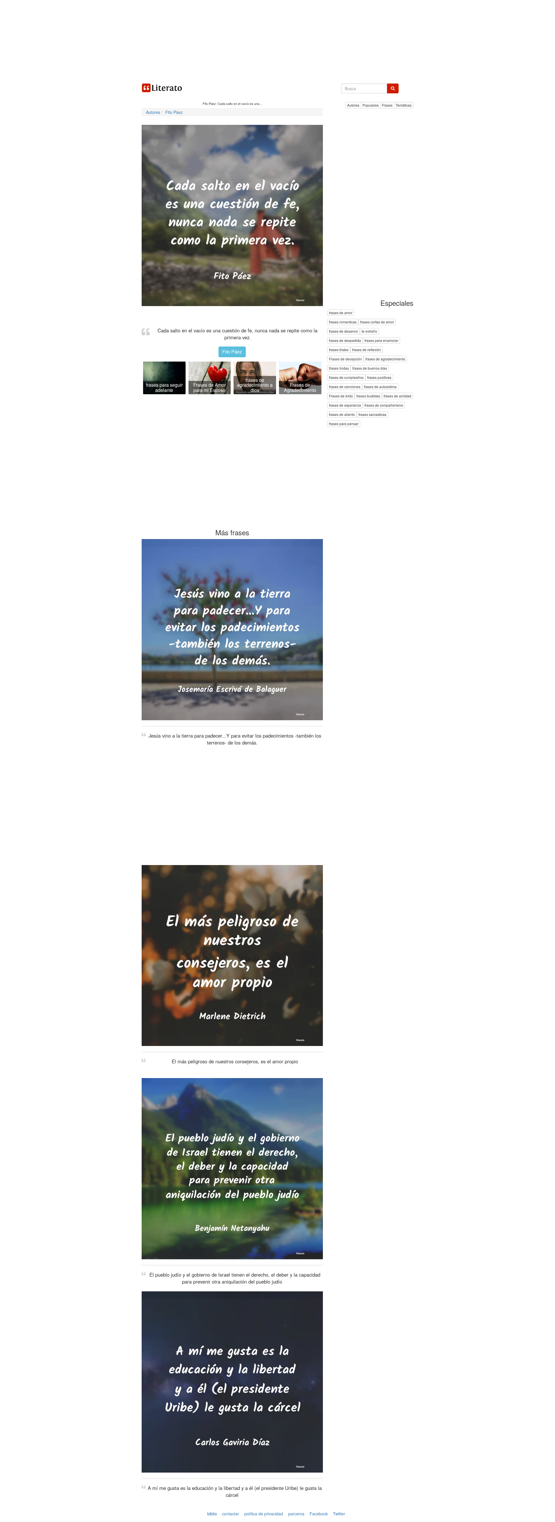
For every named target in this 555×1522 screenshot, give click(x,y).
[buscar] (393, 88)
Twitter (339, 1514)
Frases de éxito (341, 396)
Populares (370, 105)
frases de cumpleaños (346, 377)
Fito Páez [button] (232, 351)
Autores (353, 105)
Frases (387, 105)
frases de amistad (397, 396)
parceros (296, 1514)
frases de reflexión (366, 349)
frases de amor (340, 312)
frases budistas (368, 396)
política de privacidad (263, 1514)
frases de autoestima (380, 386)
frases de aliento (342, 414)
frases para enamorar (381, 340)
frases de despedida (345, 340)
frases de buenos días (369, 368)
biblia (212, 1513)
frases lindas (339, 368)
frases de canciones (344, 386)
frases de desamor (343, 331)
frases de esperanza (345, 405)
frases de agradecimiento (385, 359)
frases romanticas (343, 322)
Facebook (319, 1514)
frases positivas (379, 377)
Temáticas (404, 105)
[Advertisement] (277, 40)
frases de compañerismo (384, 405)
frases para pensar (343, 423)
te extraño (369, 331)
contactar (230, 1514)
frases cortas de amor (377, 322)
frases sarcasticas (372, 414)
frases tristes (339, 349)
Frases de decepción (345, 359)
